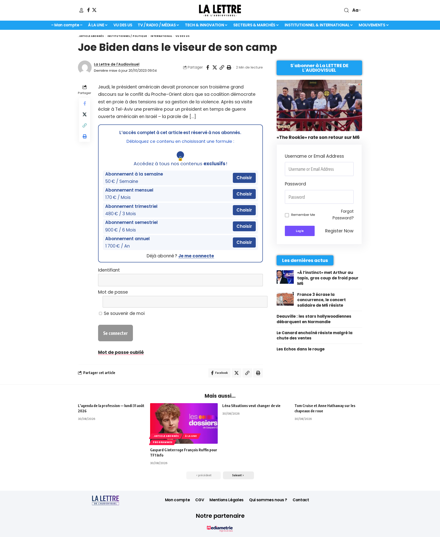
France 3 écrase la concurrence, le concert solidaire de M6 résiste (321, 300)
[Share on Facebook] (207, 67)
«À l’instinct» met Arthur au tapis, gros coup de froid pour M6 (327, 278)
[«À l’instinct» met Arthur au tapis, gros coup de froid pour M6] (285, 277)
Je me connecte (196, 256)
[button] (81, 10)
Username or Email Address (314, 156)
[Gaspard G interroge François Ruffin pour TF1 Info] (184, 423)
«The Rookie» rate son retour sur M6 (318, 137)
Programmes (163, 442)
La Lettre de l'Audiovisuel (116, 64)
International (161, 36)
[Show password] (352, 197)
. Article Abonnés (91, 36)
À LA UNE (191, 436)
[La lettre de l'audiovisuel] (220, 10)
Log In (300, 231)
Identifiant (109, 270)
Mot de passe (113, 292)
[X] (94, 10)
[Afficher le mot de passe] (256, 302)
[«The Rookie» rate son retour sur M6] (319, 105)
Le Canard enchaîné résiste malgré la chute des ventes (314, 335)
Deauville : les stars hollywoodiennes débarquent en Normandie (314, 319)
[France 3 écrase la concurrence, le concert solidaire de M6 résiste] (285, 299)
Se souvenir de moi (124, 313)
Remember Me (303, 214)
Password (295, 184)
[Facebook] (88, 10)
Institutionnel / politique (127, 36)
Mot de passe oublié (121, 352)
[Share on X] (215, 67)
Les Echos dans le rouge (300, 349)
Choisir (244, 178)
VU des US (183, 36)
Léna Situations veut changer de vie (251, 405)
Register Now (339, 231)
